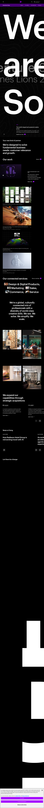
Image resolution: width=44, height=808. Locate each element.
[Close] (42, 790)
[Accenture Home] (20, 1)
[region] (22, 798)
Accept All (22, 798)
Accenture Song (6, 5)
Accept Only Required (22, 801)
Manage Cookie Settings (22, 804)
